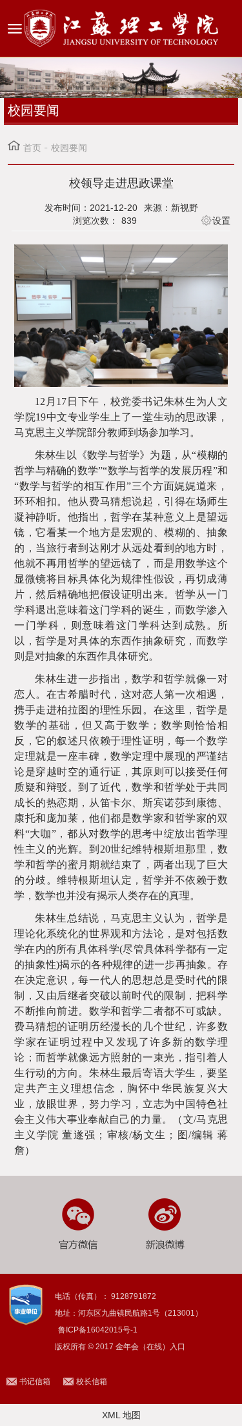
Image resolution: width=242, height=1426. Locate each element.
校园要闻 (69, 148)
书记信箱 (34, 1381)
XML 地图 (121, 1415)
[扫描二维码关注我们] (76, 1224)
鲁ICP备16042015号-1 (97, 1329)
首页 (32, 148)
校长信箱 (91, 1381)
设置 (221, 220)
